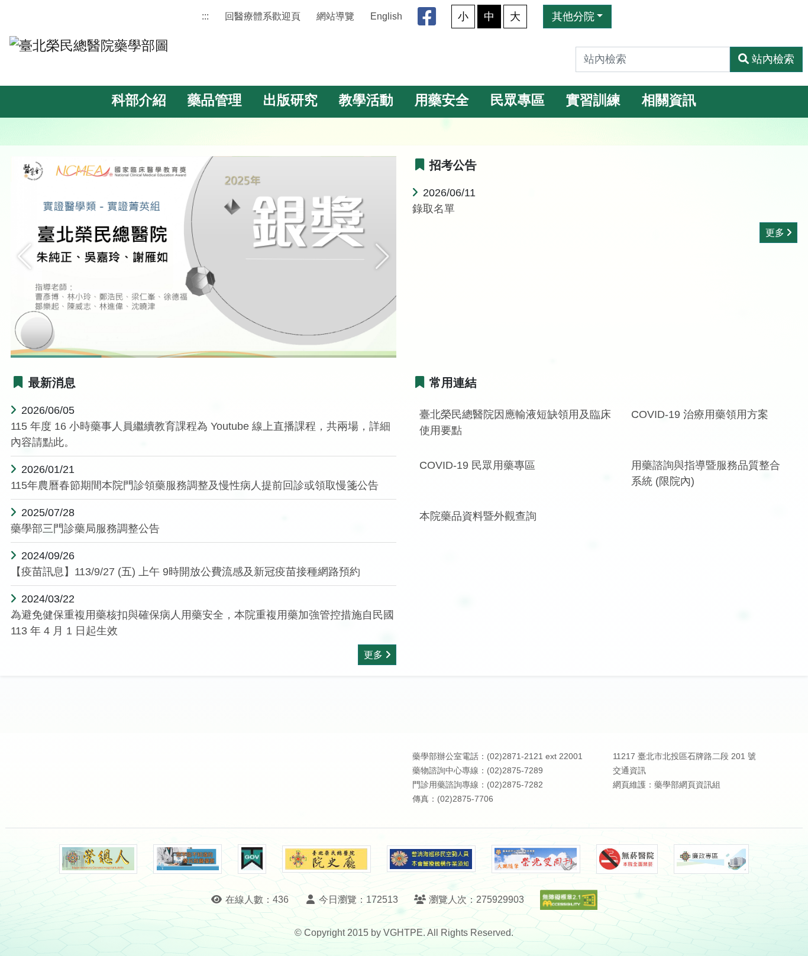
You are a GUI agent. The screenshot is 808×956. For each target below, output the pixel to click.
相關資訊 (669, 100)
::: (205, 16)
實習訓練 (593, 100)
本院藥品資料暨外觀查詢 (477, 516)
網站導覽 (335, 16)
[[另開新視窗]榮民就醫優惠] (187, 859)
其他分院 (573, 16)
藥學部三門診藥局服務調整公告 (85, 528)
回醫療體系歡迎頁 (262, 16)
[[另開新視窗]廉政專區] (711, 859)
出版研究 (290, 100)
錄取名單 (433, 209)
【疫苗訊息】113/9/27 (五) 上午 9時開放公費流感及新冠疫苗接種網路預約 (185, 572)
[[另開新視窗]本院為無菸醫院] (627, 859)
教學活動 (366, 100)
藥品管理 (215, 100)
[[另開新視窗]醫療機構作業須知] (431, 858)
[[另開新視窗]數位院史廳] (326, 859)
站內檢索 (773, 59)
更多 (774, 233)
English (386, 16)
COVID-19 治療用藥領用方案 (699, 414)
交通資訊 (629, 770)
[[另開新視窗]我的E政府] (252, 859)
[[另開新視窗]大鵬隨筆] (536, 859)
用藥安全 (442, 100)
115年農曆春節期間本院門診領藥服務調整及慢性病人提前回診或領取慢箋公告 (195, 485)
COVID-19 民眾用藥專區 (477, 465)
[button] (25, 257)
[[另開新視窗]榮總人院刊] (98, 859)
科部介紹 (139, 100)
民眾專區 (517, 100)
